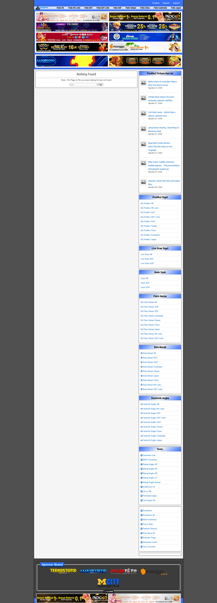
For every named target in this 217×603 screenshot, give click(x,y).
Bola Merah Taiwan (151, 371)
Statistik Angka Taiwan (153, 427)
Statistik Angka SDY (152, 413)
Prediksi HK (148, 203)
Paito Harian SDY (151, 311)
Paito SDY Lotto (103, 8)
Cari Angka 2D (148, 500)
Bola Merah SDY (150, 358)
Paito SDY (88, 8)
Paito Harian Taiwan (151, 320)
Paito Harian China (151, 325)
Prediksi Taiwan (150, 226)
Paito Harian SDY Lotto (153, 338)
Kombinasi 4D (148, 515)
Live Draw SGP (147, 263)
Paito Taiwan (131, 8)
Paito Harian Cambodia (153, 316)
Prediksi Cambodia (151, 235)
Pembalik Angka (149, 496)
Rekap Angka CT (149, 478)
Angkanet (176, 3)
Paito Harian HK (150, 302)
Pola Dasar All (148, 533)
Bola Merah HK (149, 353)
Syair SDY (145, 283)
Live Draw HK (146, 254)
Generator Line (148, 455)
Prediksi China (149, 230)
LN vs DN (146, 491)
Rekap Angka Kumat (151, 482)
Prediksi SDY (149, 212)
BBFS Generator (149, 460)
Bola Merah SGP (150, 362)
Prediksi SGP (149, 221)
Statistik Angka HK (151, 404)
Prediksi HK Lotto (151, 208)
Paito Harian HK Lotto (152, 334)
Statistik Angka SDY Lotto (154, 418)
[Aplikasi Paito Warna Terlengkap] (42, 7)
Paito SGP (117, 8)
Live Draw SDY (147, 259)
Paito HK (60, 8)
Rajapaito (166, 3)
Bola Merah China (150, 380)
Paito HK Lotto (74, 8)
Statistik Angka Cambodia (154, 436)
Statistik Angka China (152, 431)
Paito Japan (176, 8)
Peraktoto (155, 3)
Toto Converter (148, 547)
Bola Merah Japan (151, 376)
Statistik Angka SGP (152, 422)
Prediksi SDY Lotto (151, 217)
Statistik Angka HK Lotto (153, 409)
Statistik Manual (149, 528)
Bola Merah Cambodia (152, 367)
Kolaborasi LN (148, 487)
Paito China (145, 8)
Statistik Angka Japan (152, 440)
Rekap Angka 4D (149, 473)
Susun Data (147, 524)
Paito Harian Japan (151, 329)
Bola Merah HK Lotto (152, 385)
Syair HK (144, 278)
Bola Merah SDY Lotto (152, 389)
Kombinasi (147, 510)
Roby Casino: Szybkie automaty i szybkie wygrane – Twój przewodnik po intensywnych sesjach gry (164, 165)
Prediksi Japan (149, 239)
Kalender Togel (149, 538)
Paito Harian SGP (151, 307)
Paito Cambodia (160, 8)
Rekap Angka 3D (149, 469)
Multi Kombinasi (149, 519)
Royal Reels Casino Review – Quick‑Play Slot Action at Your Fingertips (160, 146)
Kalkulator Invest (149, 542)
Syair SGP (145, 287)
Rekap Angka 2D (149, 464)
